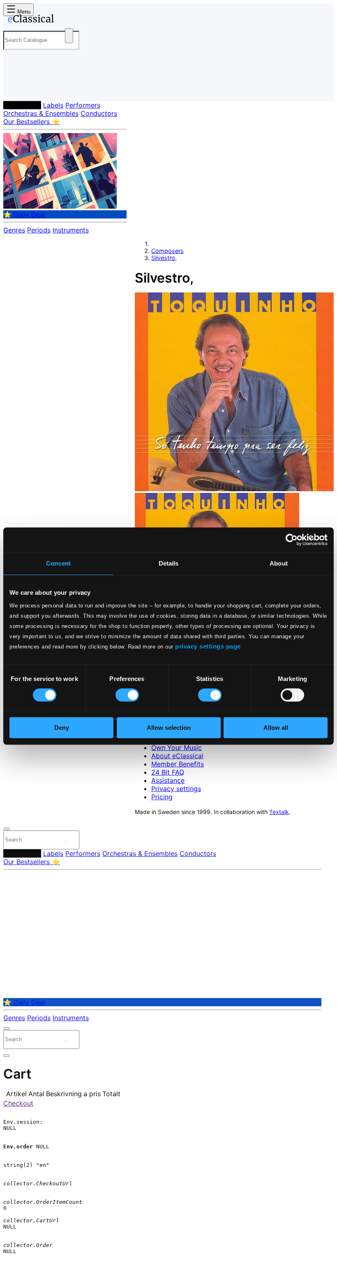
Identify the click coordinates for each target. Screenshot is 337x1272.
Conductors (99, 113)
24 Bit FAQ (167, 772)
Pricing (162, 797)
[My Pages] (14, 88)
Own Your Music (176, 747)
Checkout (18, 1103)
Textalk (279, 812)
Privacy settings (176, 788)
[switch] (127, 695)
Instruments (71, 230)
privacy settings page (208, 646)
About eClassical (177, 756)
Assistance (168, 780)
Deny (61, 727)
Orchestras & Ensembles (40, 113)
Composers (22, 105)
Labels (53, 105)
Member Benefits (177, 764)
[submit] (65, 841)
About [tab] (279, 563)
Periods (39, 230)
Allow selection (169, 727)
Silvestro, (164, 257)
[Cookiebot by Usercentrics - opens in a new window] (292, 540)
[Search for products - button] (69, 35)
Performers (82, 105)
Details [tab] (169, 563)
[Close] (6, 829)
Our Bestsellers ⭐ (31, 121)
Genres (14, 230)
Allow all (275, 727)
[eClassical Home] (67, 20)
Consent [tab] (58, 563)
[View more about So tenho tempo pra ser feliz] (234, 489)
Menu (23, 12)
